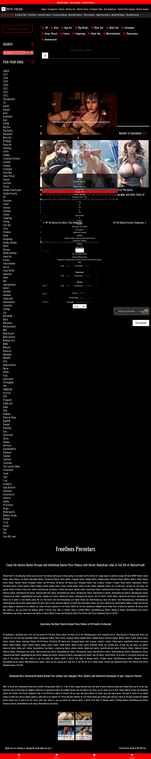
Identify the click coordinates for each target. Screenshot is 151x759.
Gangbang (7, 239)
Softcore (7, 445)
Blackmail (7, 134)
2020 (5, 85)
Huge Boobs (8, 270)
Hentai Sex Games (44, 15)
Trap (5, 480)
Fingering (80, 33)
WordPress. (141, 748)
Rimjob (6, 424)
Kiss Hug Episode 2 (81, 111)
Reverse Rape (9, 417)
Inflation (7, 291)
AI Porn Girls (88, 2)
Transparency (78, 266)
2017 (5, 74)
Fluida (131, 748)
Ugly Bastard (9, 487)
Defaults (77, 306)
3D (46, 27)
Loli (4, 312)
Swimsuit (7, 452)
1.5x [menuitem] (79, 207)
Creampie (129, 27)
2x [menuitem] (79, 205)
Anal (56, 27)
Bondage (7, 141)
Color (62, 266)
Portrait (7, 393)
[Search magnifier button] (32, 53)
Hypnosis (7, 274)
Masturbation (113, 33)
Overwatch (8, 379)
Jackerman (8, 298)
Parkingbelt (8, 382)
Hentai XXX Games (118, 15)
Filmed (6, 214)
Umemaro (7, 491)
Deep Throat (51, 33)
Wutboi (6, 519)
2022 (5, 92)
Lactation (7, 305)
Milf (5, 330)
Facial (66, 33)
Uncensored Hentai (60, 15)
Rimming (7, 428)
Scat (5, 431)
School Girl (8, 435)
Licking (6, 309)
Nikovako (7, 354)
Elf (4, 197)
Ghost (5, 246)
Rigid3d (6, 421)
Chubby (6, 155)
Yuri (5, 533)
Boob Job (113, 27)
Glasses (6, 249)
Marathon (7, 323)
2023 (5, 95)
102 (132, 133)
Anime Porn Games (103, 15)
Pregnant (7, 400)
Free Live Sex (8, 15)
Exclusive (7, 200)
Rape (5, 407)
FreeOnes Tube (21, 15)
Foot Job (7, 225)
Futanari (7, 232)
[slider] (79, 190)
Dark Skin (7, 172)
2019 (5, 81)
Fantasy (6, 207)
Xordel (6, 526)
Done (83, 306)
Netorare (7, 351)
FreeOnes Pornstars (75, 549)
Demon (6, 179)
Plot (5, 386)
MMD (5, 344)
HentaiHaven (9, 263)
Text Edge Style (73, 298)
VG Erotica (8, 505)
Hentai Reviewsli (132, 15)
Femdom (7, 211)
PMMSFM (7, 389)
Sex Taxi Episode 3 (81, 117)
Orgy (5, 375)
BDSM (6, 123)
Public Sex (8, 403)
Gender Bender (10, 242)
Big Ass (68, 27)
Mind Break (8, 333)
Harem (6, 260)
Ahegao (6, 109)
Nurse (6, 368)
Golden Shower (10, 253)
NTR (5, 361)
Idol (4, 281)
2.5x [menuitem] (79, 202)
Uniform (6, 498)
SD (45, 55)
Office (6, 372)
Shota (5, 438)
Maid (5, 319)
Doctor (6, 186)
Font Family (70, 302)
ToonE (6, 473)
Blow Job (98, 27)
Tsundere (7, 484)
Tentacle (7, 459)
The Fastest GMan (11, 466)
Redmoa (7, 414)
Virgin (6, 508)
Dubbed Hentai (10, 193)
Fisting (6, 221)
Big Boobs (83, 27)
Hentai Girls (62, 2)
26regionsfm (9, 99)
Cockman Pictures (11, 158)
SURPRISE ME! (17, 29)
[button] (79, 179)
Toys (5, 477)
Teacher (7, 456)
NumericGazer (9, 365)
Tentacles (7, 463)
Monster (7, 347)
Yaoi (5, 529)
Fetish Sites (32, 15)
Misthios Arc (9, 340)
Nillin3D (6, 358)
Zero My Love (9, 536)
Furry (5, 228)
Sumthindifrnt (9, 449)
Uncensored (51, 39)
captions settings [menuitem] (80, 238)
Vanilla (6, 501)
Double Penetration (12, 190)
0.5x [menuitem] (79, 212)
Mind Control (9, 337)
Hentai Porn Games (75, 15)
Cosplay (6, 165)
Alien (5, 113)
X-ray (5, 522)
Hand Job (95, 33)
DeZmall (7, 183)
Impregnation (9, 284)
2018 (5, 78)
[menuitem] (79, 210)
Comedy (6, 162)
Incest (6, 288)
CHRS (6, 151)
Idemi (5, 277)
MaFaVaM (7, 316)
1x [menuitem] (79, 210)
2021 (5, 88)
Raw (5, 410)
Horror (6, 267)
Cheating (7, 148)
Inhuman (7, 295)
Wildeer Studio (10, 515)
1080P (6, 71)
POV (5, 396)
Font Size (75, 293)
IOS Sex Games (89, 15)
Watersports (9, 512)
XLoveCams (75, 2)
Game (5, 235)
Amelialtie (7, 116)
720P (54, 104)
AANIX (6, 106)
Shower (6, 442)
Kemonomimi (9, 302)
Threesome (132, 33)
